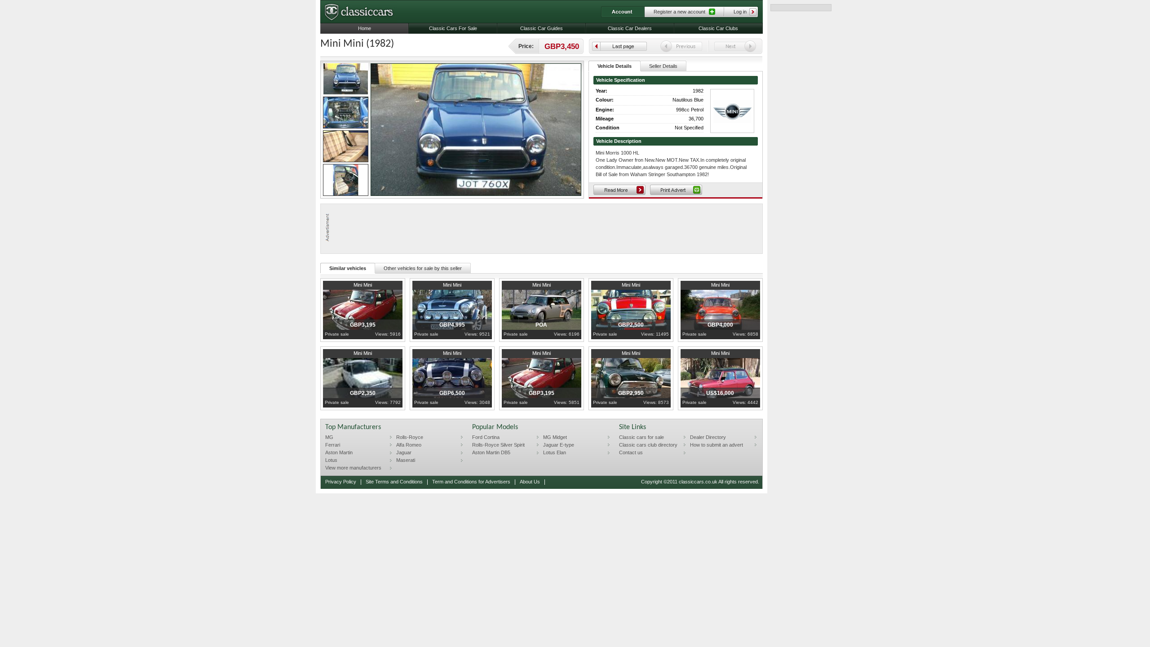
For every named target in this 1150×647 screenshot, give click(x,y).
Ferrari (332, 445)
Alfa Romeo (408, 445)
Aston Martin (339, 452)
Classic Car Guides (541, 28)
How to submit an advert (716, 445)
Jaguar (403, 452)
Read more (619, 190)
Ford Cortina (486, 437)
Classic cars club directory (648, 445)
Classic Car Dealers (630, 28)
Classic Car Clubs (718, 28)
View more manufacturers (353, 467)
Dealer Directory (708, 437)
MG (329, 437)
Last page (619, 46)
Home (364, 28)
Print (676, 190)
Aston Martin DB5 (491, 452)
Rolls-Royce (409, 437)
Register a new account (679, 11)
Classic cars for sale (641, 437)
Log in (740, 11)
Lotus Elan (554, 452)
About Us (530, 481)
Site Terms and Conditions (394, 481)
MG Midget (555, 437)
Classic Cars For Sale (453, 28)
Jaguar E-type (558, 445)
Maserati (405, 460)
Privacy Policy (340, 481)
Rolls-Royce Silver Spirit (498, 445)
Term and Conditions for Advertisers (471, 481)
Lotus (331, 460)
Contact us (631, 452)
